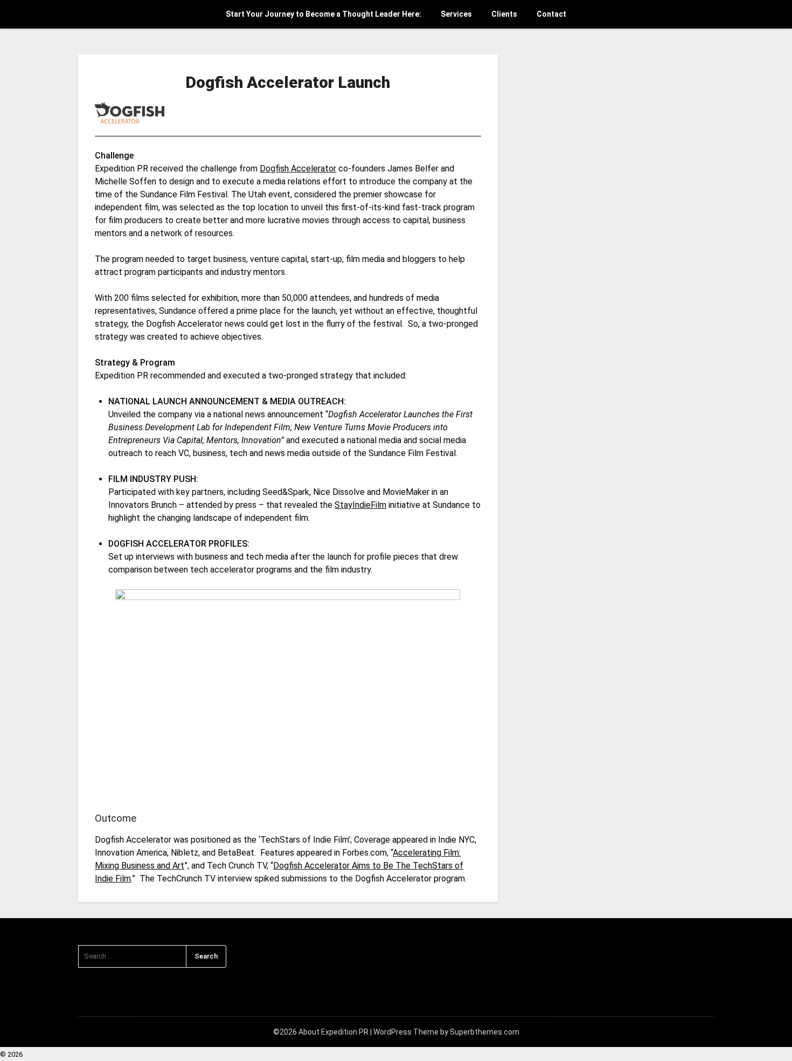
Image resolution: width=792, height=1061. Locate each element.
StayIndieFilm (360, 505)
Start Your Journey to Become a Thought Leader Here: (323, 14)
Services (456, 14)
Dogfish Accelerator (298, 168)
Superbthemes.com (484, 1032)
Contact (551, 14)
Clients (504, 14)
